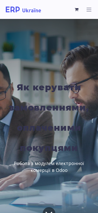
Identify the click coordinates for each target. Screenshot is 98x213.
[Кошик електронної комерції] (77, 9)
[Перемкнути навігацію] (89, 9)
